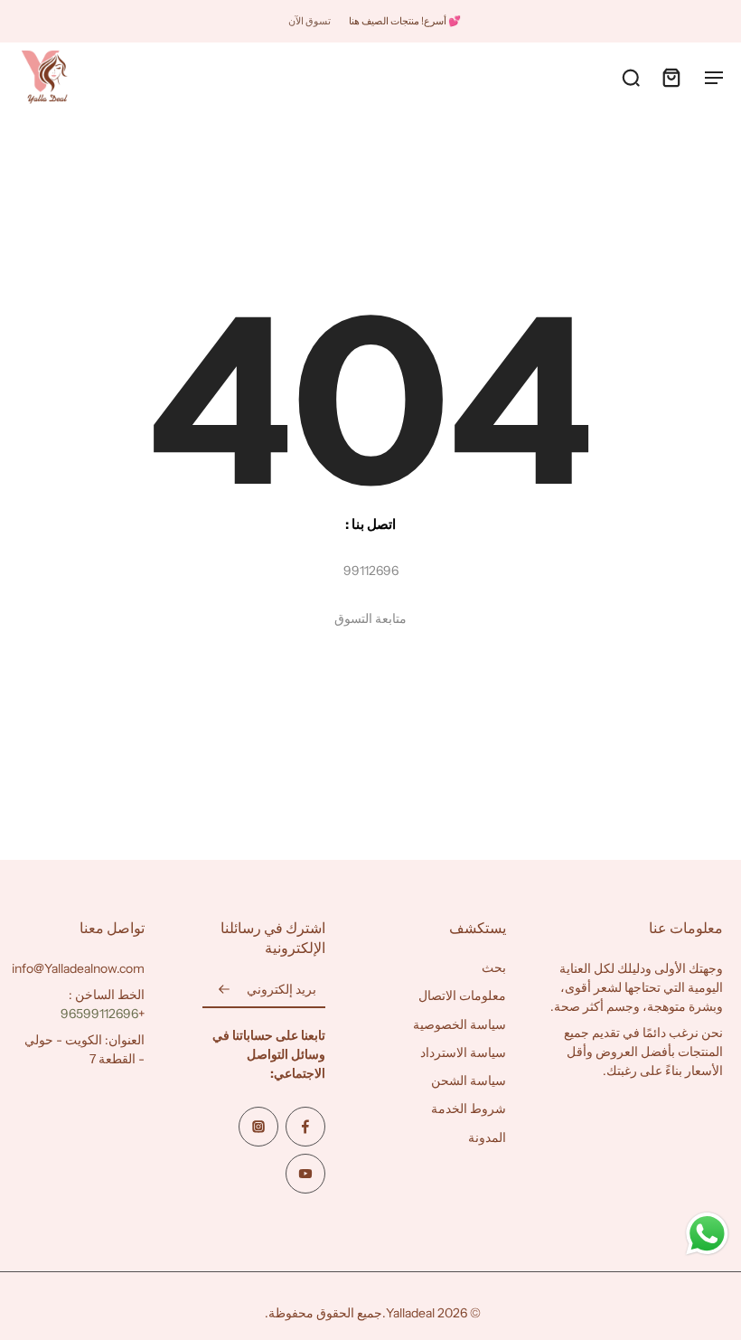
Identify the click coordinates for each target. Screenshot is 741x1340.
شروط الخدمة (468, 1108)
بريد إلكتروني (281, 989)
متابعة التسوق (370, 618)
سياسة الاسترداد (463, 1051)
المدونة (487, 1136)
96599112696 (99, 1013)
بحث (494, 967)
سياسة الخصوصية (459, 1023)
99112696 (371, 570)
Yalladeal (410, 1313)
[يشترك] (224, 990)
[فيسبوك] (305, 1127)
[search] (631, 77)
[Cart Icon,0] (670, 77)
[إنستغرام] (258, 1127)
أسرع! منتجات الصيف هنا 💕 (405, 20)
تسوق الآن (309, 20)
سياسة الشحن (468, 1080)
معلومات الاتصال (462, 995)
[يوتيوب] (305, 1174)
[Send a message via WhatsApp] (707, 1234)
